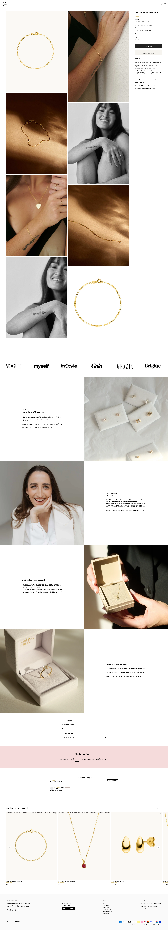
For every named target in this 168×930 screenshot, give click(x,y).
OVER (94, 3)
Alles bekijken (158, 808)
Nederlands (150, 4)
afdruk (123, 924)
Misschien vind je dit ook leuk (17, 808)
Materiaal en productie (69, 724)
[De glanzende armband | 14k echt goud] (31, 846)
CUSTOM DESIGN (86, 3)
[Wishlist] (158, 4)
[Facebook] (7, 909)
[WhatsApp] (13, 909)
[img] (57, 787)
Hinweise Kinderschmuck (108, 913)
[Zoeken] (161, 4)
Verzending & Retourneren (70, 733)
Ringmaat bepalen (106, 907)
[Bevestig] (160, 912)
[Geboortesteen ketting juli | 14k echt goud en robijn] (84, 846)
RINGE (79, 3)
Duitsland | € (9, 921)
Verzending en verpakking (151, 79)
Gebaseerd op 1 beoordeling (56, 781)
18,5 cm (140, 39)
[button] (138, 16)
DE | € (144, 4)
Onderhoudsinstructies (69, 737)
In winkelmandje (148, 46)
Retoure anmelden (66, 905)
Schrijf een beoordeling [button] (112, 780)
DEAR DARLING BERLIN (14, 924)
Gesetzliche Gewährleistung (147, 924)
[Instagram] (10, 909)
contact (104, 903)
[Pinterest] (16, 909)
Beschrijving (137, 58)
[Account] (155, 4)
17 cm (136, 39)
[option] (84, 366)
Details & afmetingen (139, 79)
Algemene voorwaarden (129, 924)
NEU (74, 3)
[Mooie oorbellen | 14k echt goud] (136, 846)
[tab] (140, 80)
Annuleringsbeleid (137, 924)
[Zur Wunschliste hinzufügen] (55, 813)
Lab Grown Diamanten (69, 728)
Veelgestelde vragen (107, 909)
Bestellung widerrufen (68, 908)
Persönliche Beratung (107, 905)
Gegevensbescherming (157, 924)
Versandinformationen (66, 903)
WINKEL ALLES (68, 3)
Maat (136, 37)
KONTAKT (100, 3)
